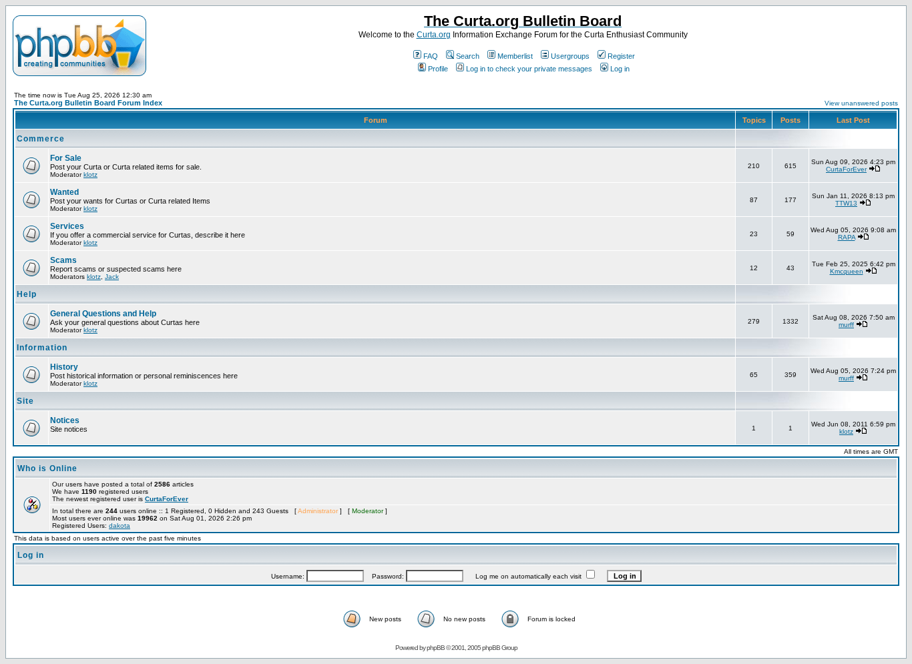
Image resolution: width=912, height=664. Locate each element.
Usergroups (570, 56)
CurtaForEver (846, 169)
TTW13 (846, 203)
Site (25, 401)
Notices (64, 420)
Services (67, 226)
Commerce (41, 138)
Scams (63, 260)
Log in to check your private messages (529, 69)
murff (846, 324)
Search (467, 56)
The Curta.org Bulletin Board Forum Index (88, 103)
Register (621, 56)
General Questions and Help (103, 313)
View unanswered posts (861, 103)
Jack (112, 276)
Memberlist (515, 56)
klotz (90, 174)
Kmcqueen (846, 271)
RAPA (846, 237)
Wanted (64, 192)
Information (42, 347)
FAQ (430, 56)
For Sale (65, 158)
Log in (620, 69)
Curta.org (434, 34)
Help (27, 294)
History (64, 367)
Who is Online (47, 468)
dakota (119, 525)
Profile (438, 69)
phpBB (436, 647)
